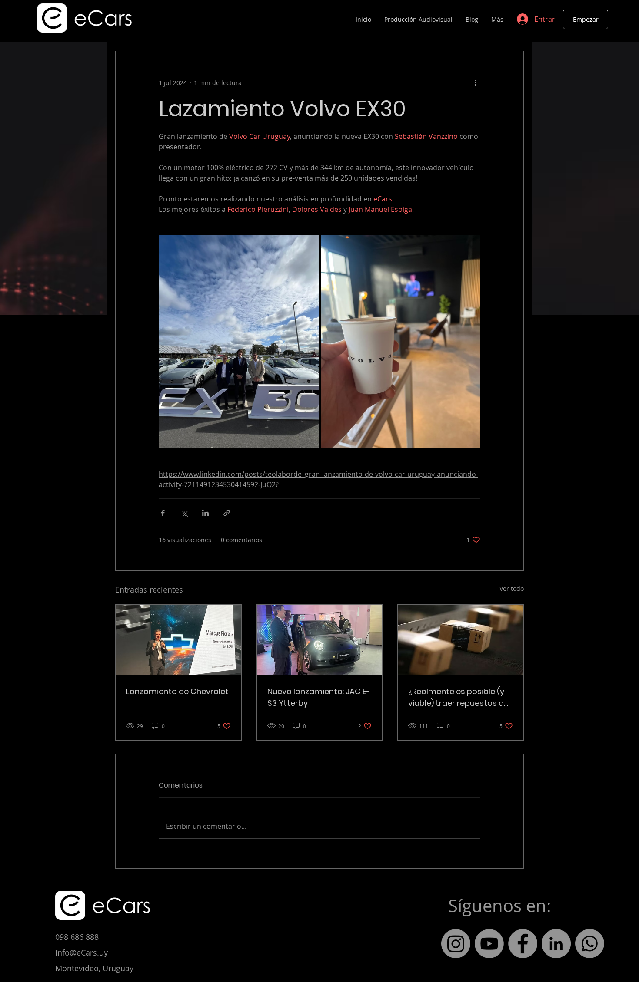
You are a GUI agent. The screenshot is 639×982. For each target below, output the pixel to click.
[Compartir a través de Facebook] (163, 513)
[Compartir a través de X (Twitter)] (184, 513)
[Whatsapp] (589, 943)
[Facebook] (522, 943)
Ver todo (511, 588)
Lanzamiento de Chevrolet (177, 691)
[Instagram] (455, 943)
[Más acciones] (475, 82)
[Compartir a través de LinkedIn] (205, 513)
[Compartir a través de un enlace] (227, 513)
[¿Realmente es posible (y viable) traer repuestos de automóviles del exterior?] (460, 640)
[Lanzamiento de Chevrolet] (178, 640)
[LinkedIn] (556, 943)
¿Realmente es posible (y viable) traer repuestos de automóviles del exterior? (458, 697)
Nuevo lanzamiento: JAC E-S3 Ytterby (318, 697)
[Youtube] (489, 943)
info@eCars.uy (81, 952)
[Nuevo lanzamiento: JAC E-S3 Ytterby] (320, 640)
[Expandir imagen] (239, 341)
